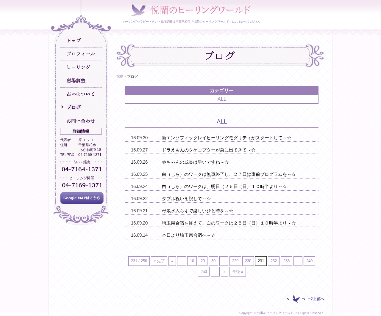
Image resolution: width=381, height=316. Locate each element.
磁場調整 (81, 81)
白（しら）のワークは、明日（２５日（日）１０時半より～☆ (224, 186)
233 (286, 261)
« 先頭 (159, 261)
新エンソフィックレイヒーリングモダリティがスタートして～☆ (226, 137)
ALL (222, 99)
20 (203, 261)
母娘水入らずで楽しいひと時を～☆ (197, 210)
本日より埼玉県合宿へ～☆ (189, 235)
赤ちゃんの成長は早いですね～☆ (195, 162)
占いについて (81, 94)
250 (204, 271)
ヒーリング (81, 67)
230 (248, 261)
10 (192, 261)
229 (235, 261)
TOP (119, 77)
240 (309, 261)
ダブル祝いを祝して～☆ (186, 198)
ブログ (81, 107)
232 (274, 261)
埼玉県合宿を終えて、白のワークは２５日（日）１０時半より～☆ (229, 222)
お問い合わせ (81, 121)
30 (213, 261)
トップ (81, 41)
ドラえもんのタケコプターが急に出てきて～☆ (209, 149)
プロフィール (81, 54)
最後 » (237, 271)
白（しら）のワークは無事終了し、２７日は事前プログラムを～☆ (229, 174)
